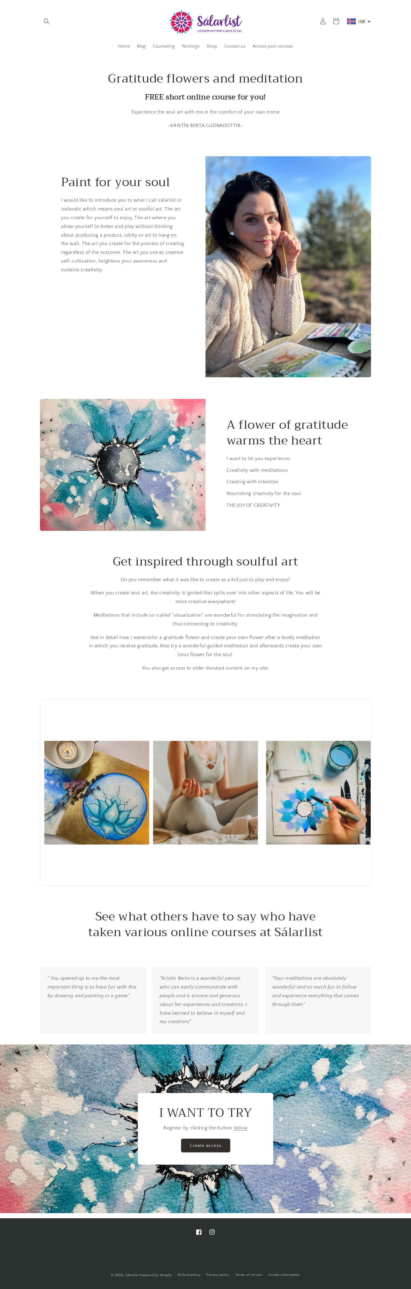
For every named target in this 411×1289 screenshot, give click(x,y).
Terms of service (249, 1275)
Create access (205, 1145)
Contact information (284, 1275)
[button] (46, 21)
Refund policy (189, 1275)
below (241, 1128)
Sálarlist (131, 1275)
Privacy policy (218, 1275)
